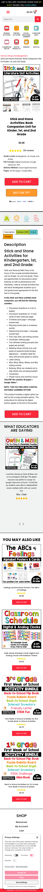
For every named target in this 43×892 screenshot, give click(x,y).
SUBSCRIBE (30, 5)
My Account (21, 826)
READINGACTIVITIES (7, 34)
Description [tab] (10, 232)
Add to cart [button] (21, 602)
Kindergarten (20, 55)
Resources (21, 822)
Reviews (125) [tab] (23, 232)
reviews (28, 150)
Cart (21, 830)
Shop (10, 55)
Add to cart (21, 182)
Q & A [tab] (33, 232)
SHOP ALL (36, 47)
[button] (8, 12)
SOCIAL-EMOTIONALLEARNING (26, 35)
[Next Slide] (23, 523)
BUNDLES (26, 47)
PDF (18, 165)
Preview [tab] (8, 237)
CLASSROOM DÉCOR (6, 48)
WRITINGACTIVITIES (16, 34)
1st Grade (31, 156)
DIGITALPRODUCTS (17, 48)
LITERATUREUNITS (36, 34)
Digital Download (22, 162)
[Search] (38, 19)
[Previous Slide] (19, 523)
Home (3, 55)
